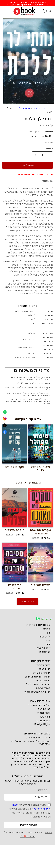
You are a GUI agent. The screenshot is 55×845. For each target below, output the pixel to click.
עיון (49, 633)
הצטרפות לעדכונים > (27, 825)
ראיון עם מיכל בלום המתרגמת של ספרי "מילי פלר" (30, 742)
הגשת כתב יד (44, 713)
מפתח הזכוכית (40, 585)
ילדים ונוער (45, 636)
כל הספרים (45, 652)
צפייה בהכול (27, 601)
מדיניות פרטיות (43, 680)
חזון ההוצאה (44, 709)
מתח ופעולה (24, 108)
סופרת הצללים (14, 530)
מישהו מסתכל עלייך (40, 468)
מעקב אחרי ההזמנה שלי (38, 684)
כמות (49, 148)
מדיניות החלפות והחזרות (38, 676)
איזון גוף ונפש (44, 648)
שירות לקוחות (44, 665)
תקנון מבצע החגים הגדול (37, 692)
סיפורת (37, 108)
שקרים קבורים (14, 466)
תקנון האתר (45, 669)
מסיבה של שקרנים (14, 587)
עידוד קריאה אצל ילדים (38, 737)
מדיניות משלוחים (42, 673)
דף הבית (48, 108)
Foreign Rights (42, 724)
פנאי (48, 644)
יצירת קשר (45, 716)
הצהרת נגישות (43, 688)
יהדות (48, 640)
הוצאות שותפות (43, 720)
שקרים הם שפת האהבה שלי (40, 532)
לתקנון (15, 804)
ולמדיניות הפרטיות (41, 808)
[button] (3, 11)
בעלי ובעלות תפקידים (39, 705)
